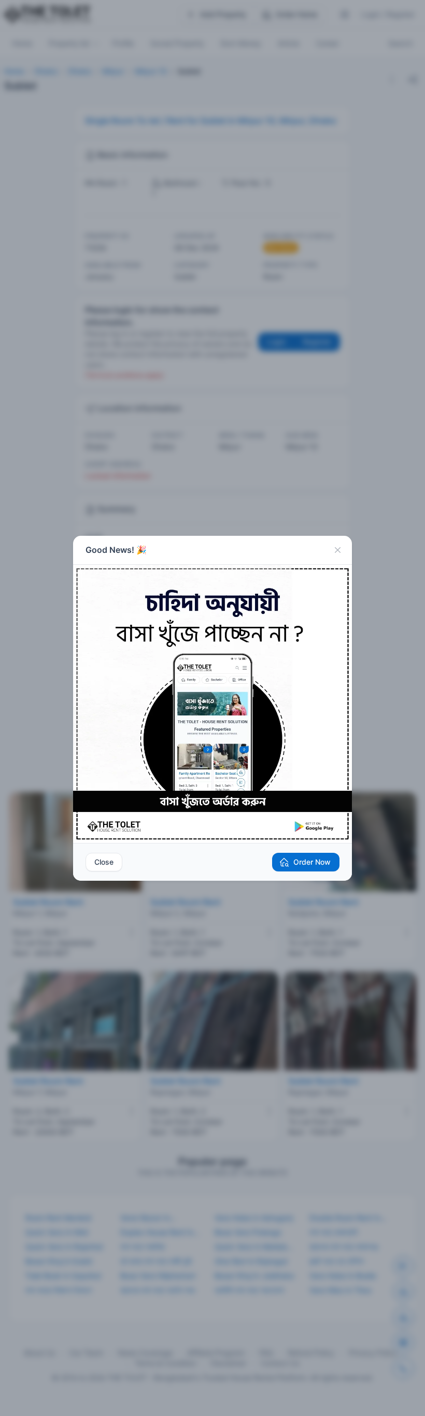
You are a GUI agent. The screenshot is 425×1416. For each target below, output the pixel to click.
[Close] (337, 550)
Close (104, 861)
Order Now (312, 861)
